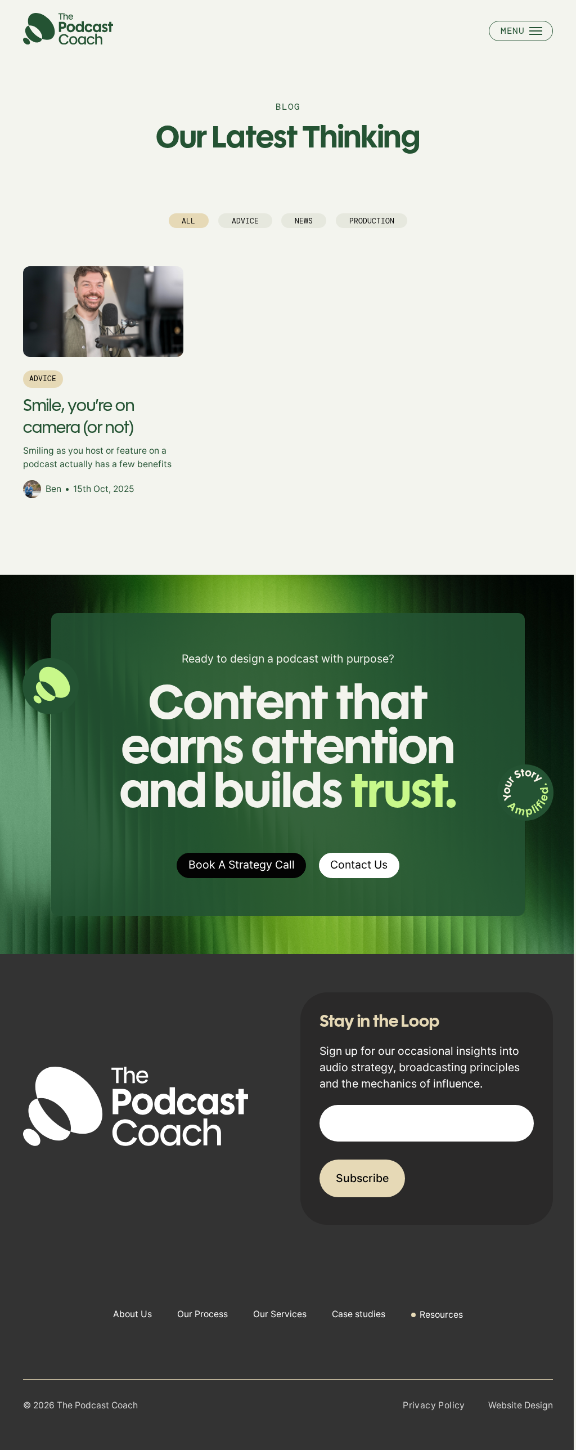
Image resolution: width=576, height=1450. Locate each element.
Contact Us (359, 864)
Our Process (202, 1314)
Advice (245, 221)
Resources (441, 1314)
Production (371, 221)
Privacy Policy (434, 1405)
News (304, 221)
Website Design (520, 1405)
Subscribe (362, 1178)
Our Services (280, 1314)
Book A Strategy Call (241, 864)
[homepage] (68, 40)
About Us (132, 1314)
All (188, 221)
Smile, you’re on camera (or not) (78, 415)
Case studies (358, 1314)
